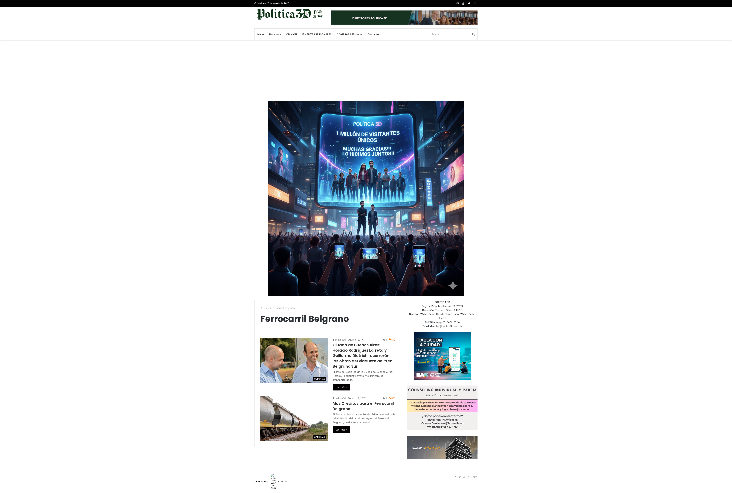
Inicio (260, 34)
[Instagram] (457, 3)
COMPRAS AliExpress (349, 34)
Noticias (274, 34)
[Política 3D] (289, 14)
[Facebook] (475, 3)
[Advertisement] (366, 70)
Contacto (373, 34)
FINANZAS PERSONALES (316, 34)
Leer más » (341, 387)
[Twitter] (469, 3)
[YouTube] (463, 3)
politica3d (340, 339)
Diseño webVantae (270, 481)
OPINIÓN (291, 34)
